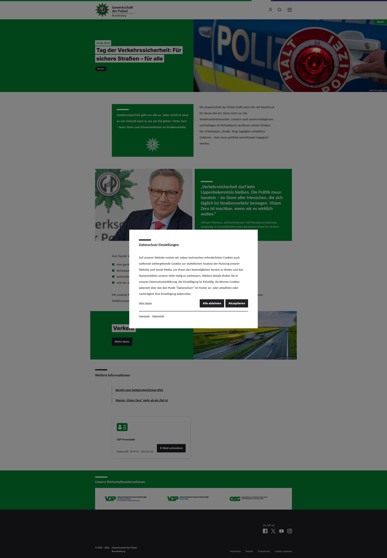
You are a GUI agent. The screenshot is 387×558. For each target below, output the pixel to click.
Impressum (144, 316)
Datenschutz (158, 316)
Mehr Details (145, 303)
